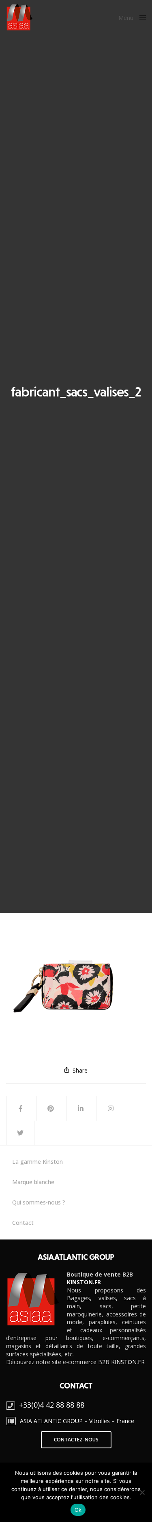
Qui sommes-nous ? (38, 1202)
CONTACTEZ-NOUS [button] (76, 1439)
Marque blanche (33, 1182)
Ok (78, 1510)
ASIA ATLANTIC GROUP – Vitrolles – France (77, 1421)
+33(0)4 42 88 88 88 (51, 1405)
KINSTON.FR (84, 1282)
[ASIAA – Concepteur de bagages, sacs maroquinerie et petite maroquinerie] (19, 17)
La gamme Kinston (37, 1162)
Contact (23, 1223)
